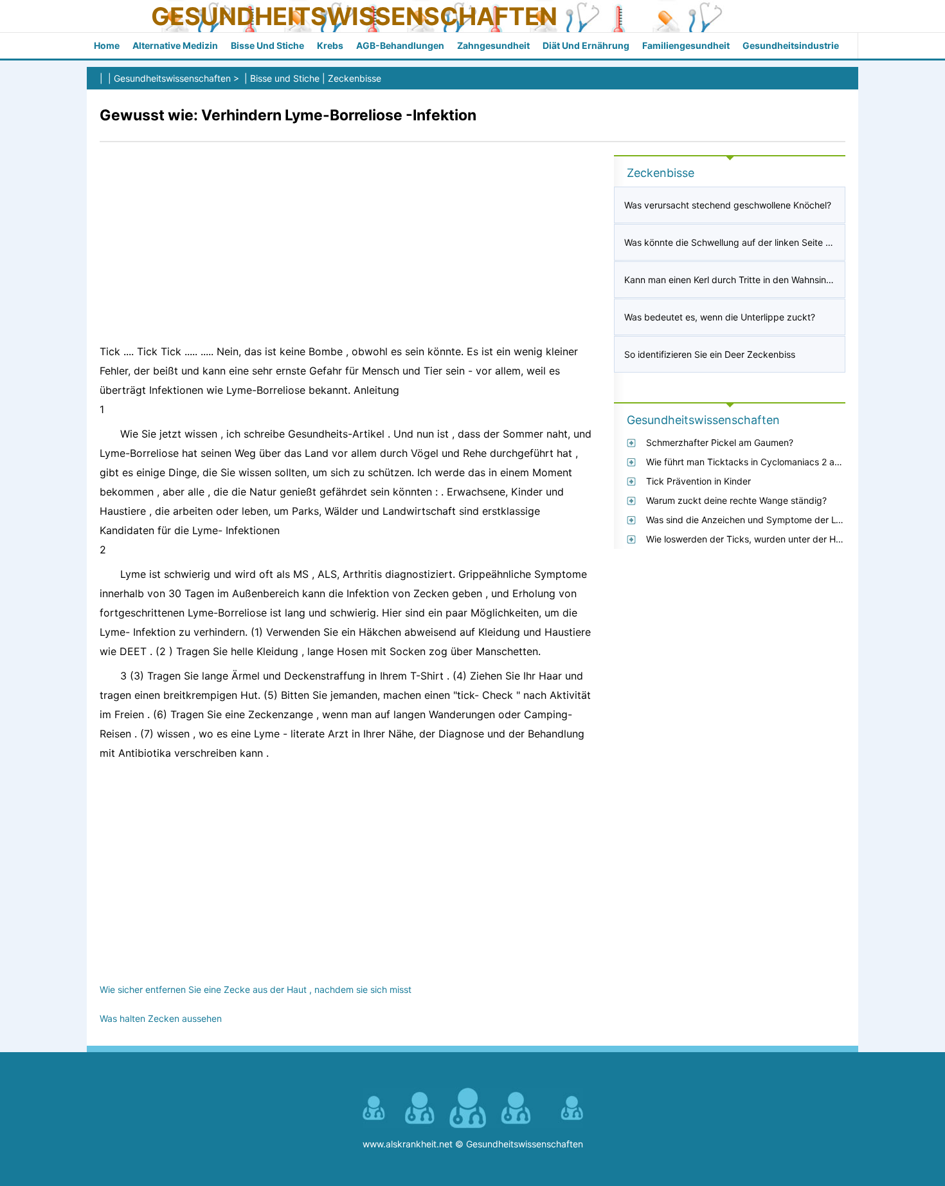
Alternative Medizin (175, 45)
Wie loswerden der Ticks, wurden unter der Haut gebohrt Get (774, 538)
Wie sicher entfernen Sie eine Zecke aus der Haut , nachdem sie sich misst (255, 989)
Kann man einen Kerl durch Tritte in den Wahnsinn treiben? (746, 279)
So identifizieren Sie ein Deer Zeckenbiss (709, 354)
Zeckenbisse (354, 78)
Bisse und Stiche (267, 45)
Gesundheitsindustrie (790, 45)
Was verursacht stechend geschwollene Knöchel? (727, 204)
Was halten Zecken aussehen (161, 1018)
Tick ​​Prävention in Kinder (698, 481)
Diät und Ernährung (586, 45)
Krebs (330, 45)
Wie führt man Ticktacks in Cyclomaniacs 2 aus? (747, 461)
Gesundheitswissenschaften (354, 16)
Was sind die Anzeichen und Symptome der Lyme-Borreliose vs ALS (788, 519)
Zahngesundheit (493, 45)
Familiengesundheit (686, 45)
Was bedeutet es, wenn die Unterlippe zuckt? (719, 316)
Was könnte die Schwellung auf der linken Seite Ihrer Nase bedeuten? (770, 242)
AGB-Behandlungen (400, 45)
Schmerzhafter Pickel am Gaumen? (719, 442)
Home (107, 45)
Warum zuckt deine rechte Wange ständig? (736, 500)
